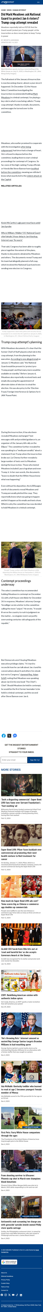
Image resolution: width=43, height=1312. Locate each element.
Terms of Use (5, 1287)
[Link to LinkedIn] (21, 1295)
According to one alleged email (24, 359)
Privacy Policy (5, 1280)
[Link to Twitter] (9, 1295)
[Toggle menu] (39, 2)
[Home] (7, 2)
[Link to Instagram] (5, 1295)
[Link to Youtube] (13, 1295)
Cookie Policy (5, 1283)
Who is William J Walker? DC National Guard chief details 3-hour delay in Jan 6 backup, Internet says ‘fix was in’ (20, 236)
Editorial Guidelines (7, 1276)
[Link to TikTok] (17, 1295)
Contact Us (4, 1290)
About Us (4, 1273)
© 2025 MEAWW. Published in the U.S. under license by (18, 1250)
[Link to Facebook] (2, 1295)
